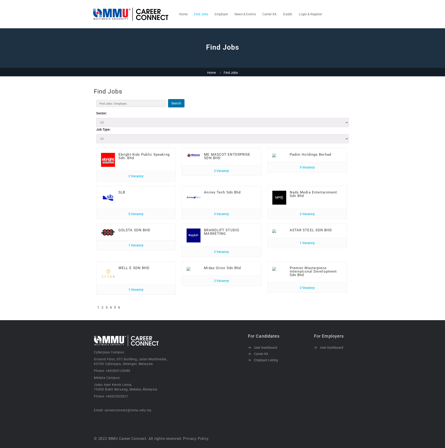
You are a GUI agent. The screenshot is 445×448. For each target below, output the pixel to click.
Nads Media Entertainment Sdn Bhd (313, 194)
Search (176, 103)
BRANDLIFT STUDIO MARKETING (221, 232)
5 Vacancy (307, 167)
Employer (221, 14)
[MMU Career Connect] (133, 14)
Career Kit (269, 14)
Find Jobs (201, 14)
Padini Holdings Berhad (310, 154)
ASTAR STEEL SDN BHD (311, 230)
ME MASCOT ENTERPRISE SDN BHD (227, 156)
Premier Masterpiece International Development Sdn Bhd (313, 271)
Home (183, 14)
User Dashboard (265, 347)
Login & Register (310, 14)
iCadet (287, 14)
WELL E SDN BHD (133, 268)
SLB (121, 192)
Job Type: (103, 129)
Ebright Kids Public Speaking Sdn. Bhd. (144, 156)
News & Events (245, 14)
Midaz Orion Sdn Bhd (222, 268)
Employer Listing (266, 360)
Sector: (101, 113)
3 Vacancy (221, 214)
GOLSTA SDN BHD (134, 230)
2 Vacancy (135, 176)
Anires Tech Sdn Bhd (222, 192)
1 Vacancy (135, 245)
